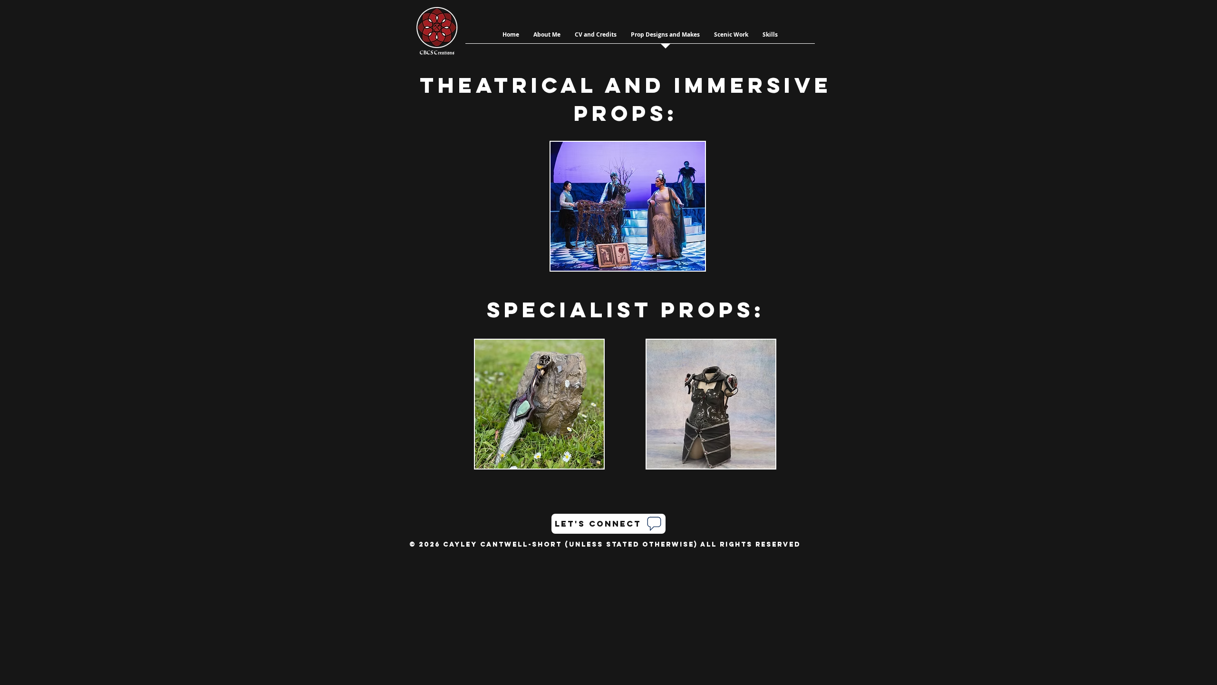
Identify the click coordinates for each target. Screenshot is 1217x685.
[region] (625, 206)
